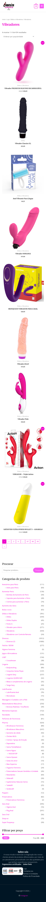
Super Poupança (8, 822)
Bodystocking (11, 667)
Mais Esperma (11, 764)
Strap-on (5, 818)
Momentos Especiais (9, 711)
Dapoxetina (10, 743)
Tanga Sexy (10, 685)
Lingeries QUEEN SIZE (14, 678)
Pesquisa (38, 570)
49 (38, 541)
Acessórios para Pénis (10, 584)
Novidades (6, 715)
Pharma (5, 723)
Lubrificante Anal (12, 692)
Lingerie (5, 664)
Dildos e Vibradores (9, 614)
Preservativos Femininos (15, 800)
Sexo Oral (5, 814)
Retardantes (10, 775)
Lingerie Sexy (11, 674)
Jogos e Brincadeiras (9, 653)
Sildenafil (9, 778)
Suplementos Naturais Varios (17, 782)
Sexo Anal (5, 804)
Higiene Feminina (8, 649)
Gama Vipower (11, 757)
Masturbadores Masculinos (12, 704)
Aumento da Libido (13, 733)
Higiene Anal (11, 807)
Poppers (5, 793)
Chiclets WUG (11, 736)
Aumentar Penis (8, 591)
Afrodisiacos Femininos (15, 726)
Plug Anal (9, 810)
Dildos (8, 617)
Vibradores (10, 631)
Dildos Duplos (11, 620)
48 (33, 541)
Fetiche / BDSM (7, 645)
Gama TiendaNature (13, 747)
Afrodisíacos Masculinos (15, 729)
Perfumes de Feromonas (11, 719)
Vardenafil (10, 789)
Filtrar (5, 838)
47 (28, 541)
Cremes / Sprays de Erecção (16, 740)
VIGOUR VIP (13, 753)
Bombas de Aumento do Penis (17, 595)
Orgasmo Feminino (13, 768)
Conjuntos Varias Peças (14, 671)
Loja (8, 19)
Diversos (5, 638)
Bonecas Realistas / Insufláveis (17, 707)
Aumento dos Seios (9, 606)
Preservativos (7, 797)
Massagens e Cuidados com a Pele (14, 700)
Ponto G (9, 624)
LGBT (4, 657)
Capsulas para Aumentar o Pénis (18, 598)
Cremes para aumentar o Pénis (17, 602)
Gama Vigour (11, 750)
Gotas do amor (11, 761)
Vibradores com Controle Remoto (18, 634)
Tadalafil (9, 785)
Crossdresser (11, 660)
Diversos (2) (10, 641)
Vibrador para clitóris (14, 627)
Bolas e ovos (6, 610)
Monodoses (10, 696)
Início (4, 19)
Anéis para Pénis (12, 588)
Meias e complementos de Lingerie (19, 682)
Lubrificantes (7, 689)
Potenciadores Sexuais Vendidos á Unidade (22, 771)
